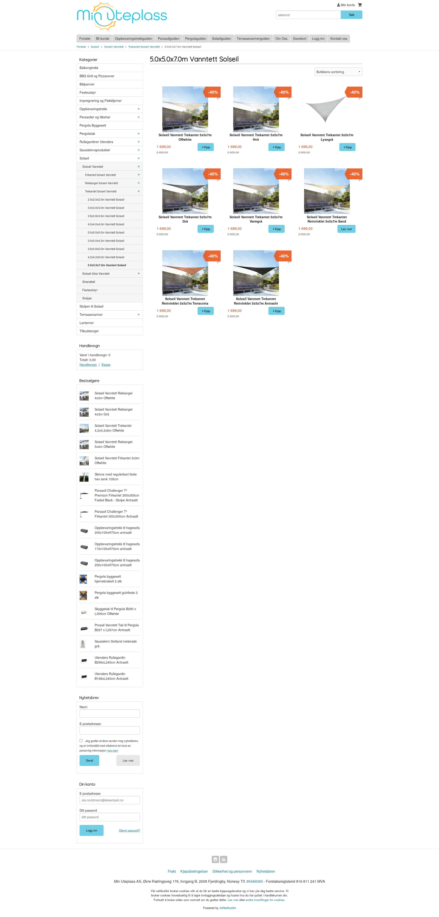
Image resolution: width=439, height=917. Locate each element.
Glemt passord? (129, 830)
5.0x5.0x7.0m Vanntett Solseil (107, 265)
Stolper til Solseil (91, 306)
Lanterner (87, 322)
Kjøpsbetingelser (194, 871)
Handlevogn (88, 364)
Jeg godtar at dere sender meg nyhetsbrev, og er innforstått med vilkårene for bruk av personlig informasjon (109, 745)
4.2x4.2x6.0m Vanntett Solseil (106, 257)
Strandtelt (88, 281)
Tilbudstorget (89, 331)
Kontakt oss (338, 38)
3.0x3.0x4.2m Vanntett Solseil (106, 240)
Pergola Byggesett (93, 125)
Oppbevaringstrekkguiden (133, 38)
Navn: (84, 706)
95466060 (254, 881)
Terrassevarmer (91, 314)
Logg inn (318, 38)
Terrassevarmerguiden (253, 38)
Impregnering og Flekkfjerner (101, 100)
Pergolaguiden (195, 38)
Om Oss (281, 38)
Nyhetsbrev (266, 871)
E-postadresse (90, 793)
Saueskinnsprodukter (95, 150)
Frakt (172, 871)
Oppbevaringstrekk (93, 108)
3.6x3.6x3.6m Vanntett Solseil (106, 216)
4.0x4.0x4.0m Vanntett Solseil (106, 224)
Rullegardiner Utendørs (96, 141)
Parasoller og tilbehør (95, 117)
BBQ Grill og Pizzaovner (97, 76)
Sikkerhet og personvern (232, 871)
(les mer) (112, 750)
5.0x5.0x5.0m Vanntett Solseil (106, 232)
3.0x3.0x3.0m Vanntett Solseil (106, 208)
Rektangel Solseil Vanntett (101, 183)
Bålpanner (87, 84)
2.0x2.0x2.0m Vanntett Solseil (106, 199)
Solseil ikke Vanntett (96, 273)
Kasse (106, 364)
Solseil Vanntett (92, 166)
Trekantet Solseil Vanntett (100, 191)
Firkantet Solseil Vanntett (100, 175)
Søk (351, 14)
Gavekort (299, 38)
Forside (84, 38)
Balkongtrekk (89, 67)
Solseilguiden (221, 38)
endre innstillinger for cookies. (265, 900)
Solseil (84, 158)
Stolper (87, 298)
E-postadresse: (91, 723)
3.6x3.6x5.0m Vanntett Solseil (106, 249)
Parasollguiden (168, 38)
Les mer (128, 760)
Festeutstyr (88, 92)
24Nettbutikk (228, 908)
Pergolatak (87, 133)
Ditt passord (88, 810)
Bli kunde (102, 38)
